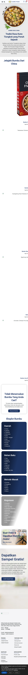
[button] (2, 2)
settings (16, 670)
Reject (10, 672)
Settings (16, 672)
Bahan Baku (9, 455)
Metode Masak (11, 479)
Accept (4, 672)
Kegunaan (9, 500)
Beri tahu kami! (7, 542)
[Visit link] (14, 2)
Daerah (7, 426)
